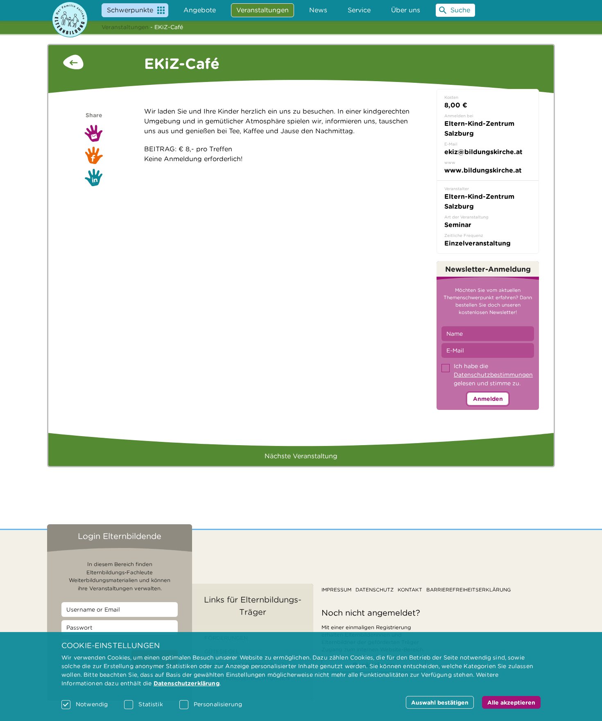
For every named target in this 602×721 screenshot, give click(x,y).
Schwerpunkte (130, 10)
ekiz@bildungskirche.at (483, 152)
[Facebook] (94, 155)
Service (359, 10)
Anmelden (488, 399)
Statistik (150, 704)
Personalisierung (218, 704)
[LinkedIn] (94, 177)
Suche (460, 10)
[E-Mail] (93, 133)
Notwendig (92, 704)
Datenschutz (374, 590)
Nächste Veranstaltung (301, 456)
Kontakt (410, 590)
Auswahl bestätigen (439, 702)
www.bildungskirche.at (483, 170)
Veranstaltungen (125, 27)
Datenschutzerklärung (187, 683)
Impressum (336, 590)
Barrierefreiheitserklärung (468, 590)
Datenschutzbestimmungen (493, 374)
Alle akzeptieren (511, 702)
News (318, 10)
